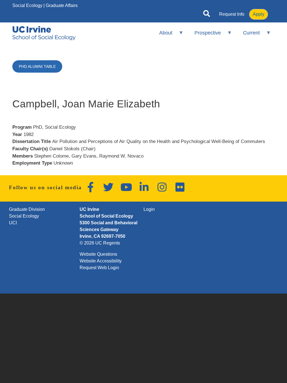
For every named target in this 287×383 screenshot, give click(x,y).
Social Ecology (27, 5)
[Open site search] (206, 14)
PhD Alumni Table (37, 66)
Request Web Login (99, 267)
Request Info (231, 14)
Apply (258, 14)
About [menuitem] (162, 35)
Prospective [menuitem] (204, 35)
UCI (13, 222)
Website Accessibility (101, 261)
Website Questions (98, 254)
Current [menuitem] (248, 35)
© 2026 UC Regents (100, 243)
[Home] (44, 33)
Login (149, 209)
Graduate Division (27, 209)
